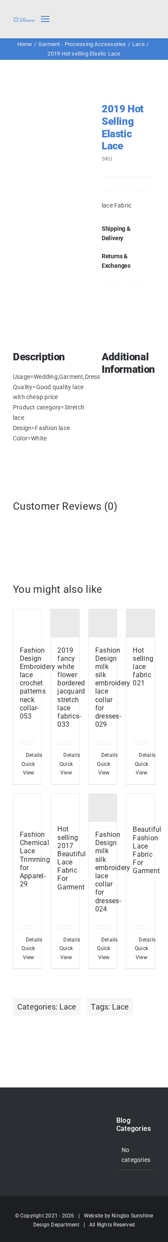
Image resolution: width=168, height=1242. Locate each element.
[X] (134, 292)
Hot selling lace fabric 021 (143, 667)
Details (30, 755)
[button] (128, 233)
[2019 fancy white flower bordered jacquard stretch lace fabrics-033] (65, 623)
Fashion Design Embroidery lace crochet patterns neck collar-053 (37, 683)
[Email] (148, 304)
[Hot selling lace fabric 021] (140, 623)
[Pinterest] (148, 292)
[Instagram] (38, 1121)
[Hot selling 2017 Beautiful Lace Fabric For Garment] (65, 805)
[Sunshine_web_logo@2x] (24, 19)
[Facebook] (120, 292)
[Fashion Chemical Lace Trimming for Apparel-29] (27, 808)
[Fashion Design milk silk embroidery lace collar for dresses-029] (103, 623)
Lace (68, 1006)
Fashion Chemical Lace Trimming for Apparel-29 (35, 859)
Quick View (28, 768)
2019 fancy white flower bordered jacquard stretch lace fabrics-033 (71, 687)
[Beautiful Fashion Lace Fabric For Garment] (140, 805)
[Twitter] (26, 1121)
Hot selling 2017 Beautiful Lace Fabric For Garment (71, 858)
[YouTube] (15, 1135)
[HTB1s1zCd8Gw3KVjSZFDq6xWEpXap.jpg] (53, 139)
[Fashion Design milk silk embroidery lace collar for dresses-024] (103, 808)
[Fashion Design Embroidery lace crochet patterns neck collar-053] (27, 623)
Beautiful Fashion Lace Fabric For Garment (147, 850)
